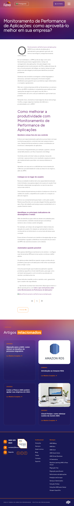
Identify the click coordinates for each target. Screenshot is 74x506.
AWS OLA (53, 450)
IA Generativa (54, 459)
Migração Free (54, 468)
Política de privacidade (41, 502)
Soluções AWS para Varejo (58, 487)
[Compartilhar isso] (32, 301)
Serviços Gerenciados (56, 481)
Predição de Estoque (56, 477)
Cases (37, 455)
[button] (68, 4)
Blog (36, 452)
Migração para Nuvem (56, 471)
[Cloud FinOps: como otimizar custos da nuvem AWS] (54, 404)
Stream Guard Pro (55, 490)
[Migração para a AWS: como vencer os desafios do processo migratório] (20, 360)
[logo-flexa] (7, 4)
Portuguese (22, 4)
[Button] (18, 453)
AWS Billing (53, 443)
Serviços (37, 446)
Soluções (38, 443)
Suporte (37, 461)
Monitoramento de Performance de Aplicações (41, 47)
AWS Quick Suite (55, 453)
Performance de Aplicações (58, 474)
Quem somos (39, 449)
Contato (38, 458)
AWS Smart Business (56, 456)
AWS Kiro (52, 446)
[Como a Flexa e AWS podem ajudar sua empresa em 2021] (20, 404)
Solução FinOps (54, 484)
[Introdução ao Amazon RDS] (54, 360)
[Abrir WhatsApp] (69, 501)
